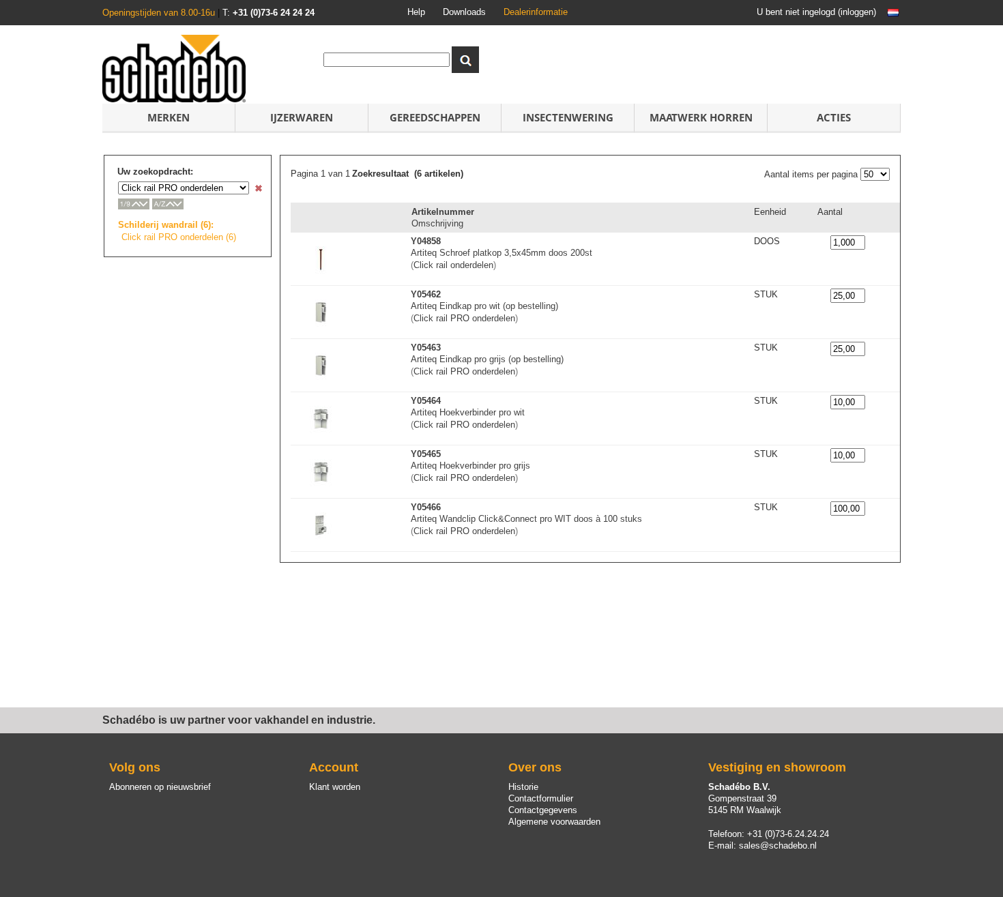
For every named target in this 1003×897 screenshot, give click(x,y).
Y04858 (426, 241)
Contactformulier (540, 798)
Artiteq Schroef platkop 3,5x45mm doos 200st (501, 253)
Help (416, 12)
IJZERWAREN (301, 117)
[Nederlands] (893, 12)
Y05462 (426, 294)
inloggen (857, 12)
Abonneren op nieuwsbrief (160, 787)
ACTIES (834, 117)
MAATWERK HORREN (701, 117)
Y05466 (426, 507)
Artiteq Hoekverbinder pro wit (468, 412)
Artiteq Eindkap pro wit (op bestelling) (484, 306)
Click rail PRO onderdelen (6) (178, 237)
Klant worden (334, 787)
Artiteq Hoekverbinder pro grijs (470, 465)
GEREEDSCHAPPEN (435, 117)
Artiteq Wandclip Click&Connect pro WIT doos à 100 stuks (526, 519)
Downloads (464, 12)
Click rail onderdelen (453, 265)
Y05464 (426, 401)
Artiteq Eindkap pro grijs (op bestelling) (487, 359)
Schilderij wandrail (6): (166, 225)
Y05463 (426, 347)
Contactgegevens (542, 810)
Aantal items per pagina (811, 174)
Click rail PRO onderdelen (464, 318)
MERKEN (168, 117)
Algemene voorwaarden (554, 822)
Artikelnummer (442, 212)
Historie (523, 787)
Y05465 (426, 454)
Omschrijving (437, 223)
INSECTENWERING (568, 117)
